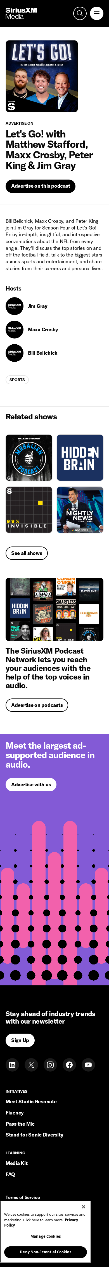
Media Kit (17, 1163)
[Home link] (21, 13)
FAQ (10, 1174)
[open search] (80, 13)
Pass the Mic (20, 1124)
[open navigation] (96, 13)
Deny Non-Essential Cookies (45, 1251)
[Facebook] (69, 1065)
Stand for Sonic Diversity (34, 1134)
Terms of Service (23, 1197)
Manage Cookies (45, 1236)
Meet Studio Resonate (31, 1101)
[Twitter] (31, 1065)
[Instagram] (50, 1065)
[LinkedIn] (12, 1065)
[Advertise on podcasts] (54, 609)
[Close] (83, 1207)
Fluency (15, 1112)
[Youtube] (88, 1065)
